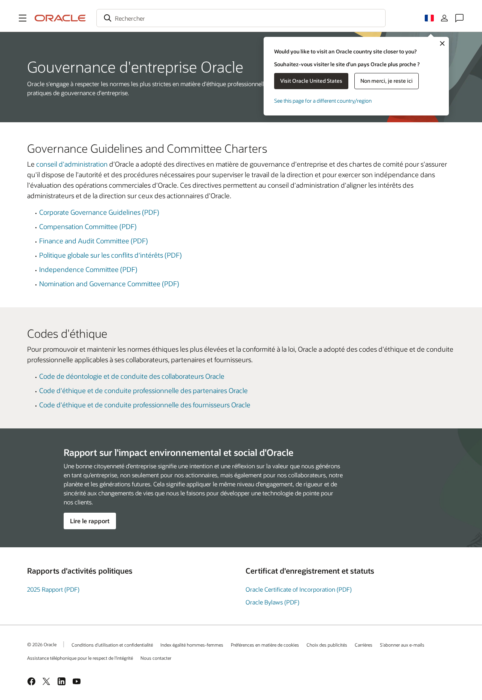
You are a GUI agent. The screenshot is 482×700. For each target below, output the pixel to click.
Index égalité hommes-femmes (191, 645)
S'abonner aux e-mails (402, 645)
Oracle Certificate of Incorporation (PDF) (299, 589)
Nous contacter (155, 658)
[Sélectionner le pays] (429, 18)
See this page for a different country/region (323, 100)
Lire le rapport (90, 521)
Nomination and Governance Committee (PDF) (109, 283)
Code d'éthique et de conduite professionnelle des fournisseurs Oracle (144, 404)
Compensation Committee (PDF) (88, 226)
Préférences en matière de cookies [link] (265, 645)
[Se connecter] (444, 18)
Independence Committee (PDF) (88, 269)
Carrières (363, 645)
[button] (22, 18)
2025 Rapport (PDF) (53, 589)
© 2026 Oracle (41, 644)
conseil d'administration (72, 164)
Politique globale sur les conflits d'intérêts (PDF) (110, 255)
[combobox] (241, 18)
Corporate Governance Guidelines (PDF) (99, 212)
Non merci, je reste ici (386, 80)
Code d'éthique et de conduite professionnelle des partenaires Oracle (143, 390)
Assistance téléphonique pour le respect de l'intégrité (80, 658)
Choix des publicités (327, 645)
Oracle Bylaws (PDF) (272, 602)
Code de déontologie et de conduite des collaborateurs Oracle (131, 376)
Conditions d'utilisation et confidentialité (112, 645)
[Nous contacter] (459, 18)
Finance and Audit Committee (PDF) (93, 240)
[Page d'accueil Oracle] (60, 18)
